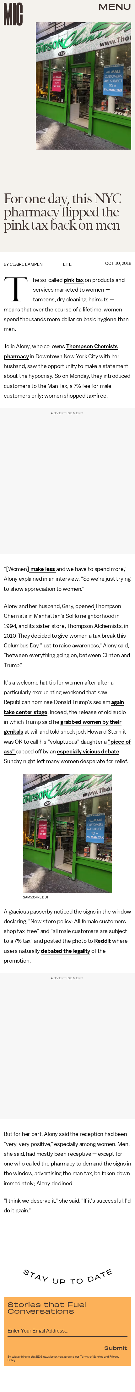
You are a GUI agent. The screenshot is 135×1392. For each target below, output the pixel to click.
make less (42, 569)
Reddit (102, 941)
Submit (115, 1347)
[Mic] (13, 14)
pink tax (74, 280)
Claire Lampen (26, 264)
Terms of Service (91, 1356)
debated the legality (65, 951)
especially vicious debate (88, 751)
